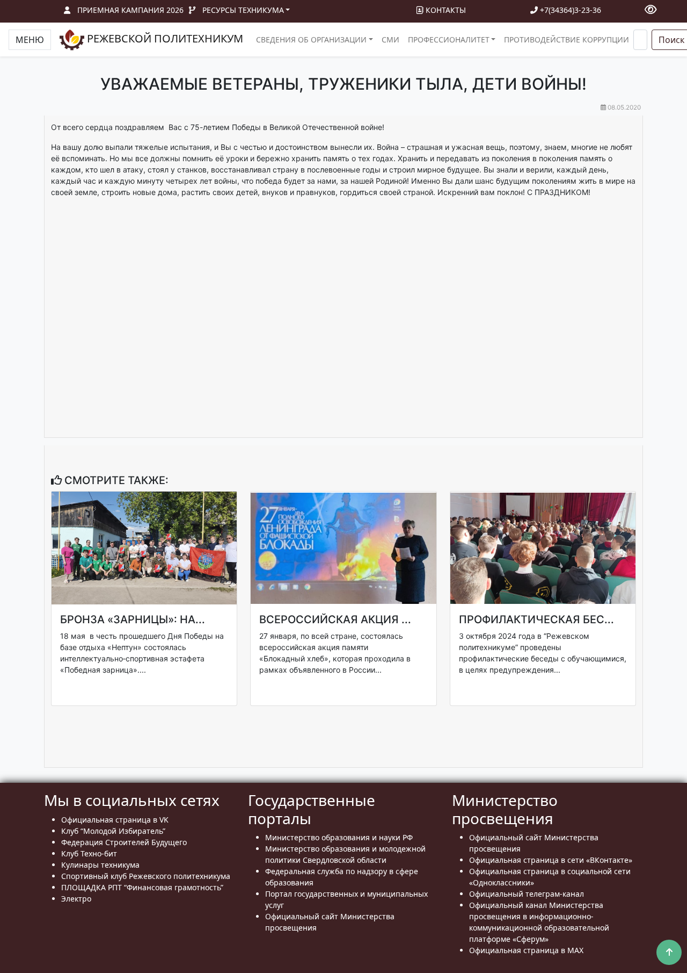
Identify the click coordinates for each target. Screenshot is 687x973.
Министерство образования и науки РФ (339, 837)
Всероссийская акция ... (335, 619)
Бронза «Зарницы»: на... (132, 619)
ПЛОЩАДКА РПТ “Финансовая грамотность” (142, 887)
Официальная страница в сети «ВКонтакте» (550, 860)
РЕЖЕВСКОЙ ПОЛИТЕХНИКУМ (163, 38)
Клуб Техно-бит (89, 853)
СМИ (390, 39)
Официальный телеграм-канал (526, 894)
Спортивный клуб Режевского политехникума (145, 876)
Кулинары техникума (100, 865)
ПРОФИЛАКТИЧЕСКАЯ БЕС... (536, 619)
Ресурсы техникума (243, 10)
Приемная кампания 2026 (130, 10)
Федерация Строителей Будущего (124, 842)
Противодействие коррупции (566, 39)
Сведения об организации (311, 39)
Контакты (444, 10)
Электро (76, 898)
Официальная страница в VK (115, 820)
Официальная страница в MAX (526, 950)
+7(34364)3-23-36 (569, 10)
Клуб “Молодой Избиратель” (113, 831)
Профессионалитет (448, 39)
